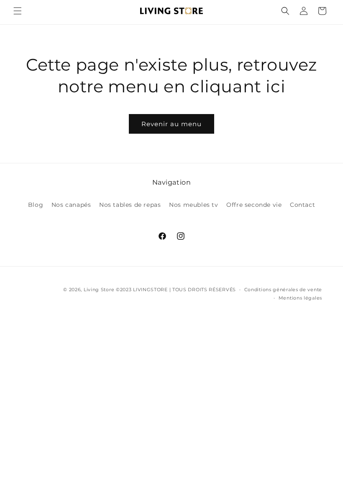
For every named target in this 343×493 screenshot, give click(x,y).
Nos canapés (71, 204)
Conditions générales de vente (283, 289)
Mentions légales (300, 298)
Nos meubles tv (193, 204)
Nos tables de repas (130, 204)
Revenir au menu (171, 124)
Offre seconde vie (254, 204)
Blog (35, 204)
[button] (17, 11)
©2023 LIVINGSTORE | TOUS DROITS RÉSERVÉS (176, 289)
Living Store (99, 289)
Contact (302, 204)
